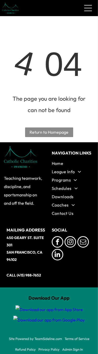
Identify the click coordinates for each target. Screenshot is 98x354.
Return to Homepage (49, 132)
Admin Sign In (72, 349)
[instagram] (70, 242)
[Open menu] (88, 8)
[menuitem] (72, 163)
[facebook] (57, 242)
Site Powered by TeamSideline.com (35, 339)
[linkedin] (57, 255)
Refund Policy (25, 349)
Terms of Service (77, 339)
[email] (83, 242)
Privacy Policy (49, 349)
